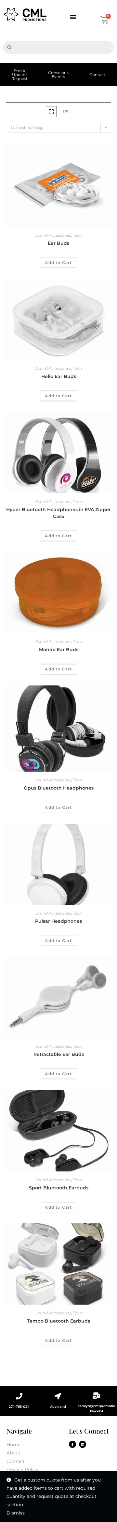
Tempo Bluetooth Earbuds (58, 1321)
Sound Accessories (53, 235)
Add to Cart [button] (58, 262)
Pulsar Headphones (58, 921)
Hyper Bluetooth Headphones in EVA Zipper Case (58, 513)
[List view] (65, 111)
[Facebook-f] (72, 1444)
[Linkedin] (82, 1444)
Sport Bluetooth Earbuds (58, 1188)
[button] (73, 16)
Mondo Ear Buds (58, 649)
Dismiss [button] (15, 1513)
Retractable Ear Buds (58, 1054)
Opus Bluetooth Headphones (59, 788)
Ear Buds (58, 243)
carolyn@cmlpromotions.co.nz (96, 1408)
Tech (77, 235)
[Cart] (103, 20)
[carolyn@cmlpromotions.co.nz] (96, 1395)
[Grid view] (51, 111)
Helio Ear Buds (58, 376)
